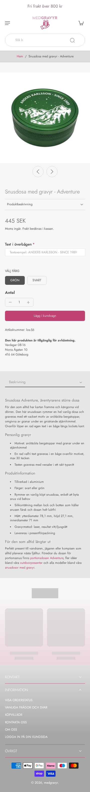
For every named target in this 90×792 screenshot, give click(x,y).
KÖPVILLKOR (13, 715)
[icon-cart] (79, 23)
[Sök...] (72, 40)
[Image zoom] (45, 117)
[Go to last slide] (38, 171)
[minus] (10, 302)
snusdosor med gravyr (19, 567)
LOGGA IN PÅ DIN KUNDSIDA (26, 737)
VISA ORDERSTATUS (18, 700)
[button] (45, 316)
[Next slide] (52, 171)
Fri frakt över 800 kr (45, 6)
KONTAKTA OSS (16, 722)
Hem (20, 56)
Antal (10, 292)
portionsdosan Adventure (46, 558)
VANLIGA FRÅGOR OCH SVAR (26, 707)
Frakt (26, 228)
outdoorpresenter (31, 563)
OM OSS (11, 730)
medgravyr (51, 782)
